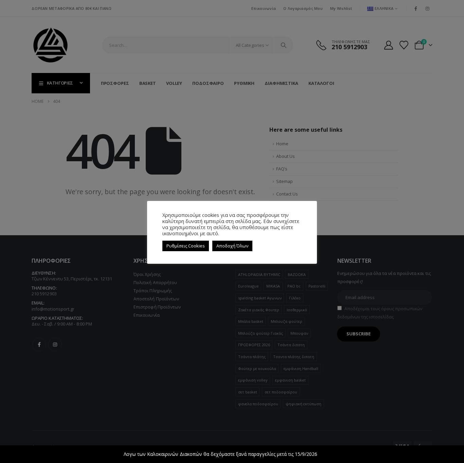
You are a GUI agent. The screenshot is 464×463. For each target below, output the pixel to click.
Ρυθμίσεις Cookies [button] (185, 246)
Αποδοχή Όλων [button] (232, 246)
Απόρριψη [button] (330, 454)
